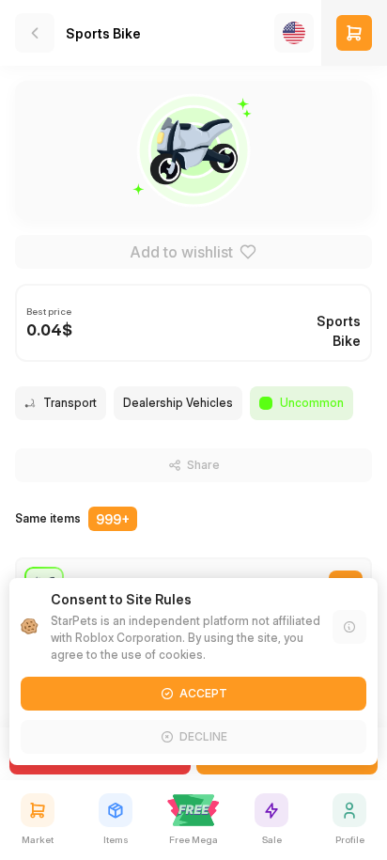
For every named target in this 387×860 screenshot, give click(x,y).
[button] (354, 33)
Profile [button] (349, 839)
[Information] (349, 627)
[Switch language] (294, 33)
